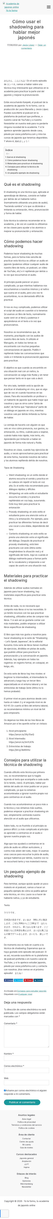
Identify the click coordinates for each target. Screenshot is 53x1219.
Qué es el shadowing (16, 157)
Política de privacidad (27, 1122)
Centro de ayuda (26, 1141)
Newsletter (26, 1187)
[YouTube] (31, 1213)
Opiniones (26, 1181)
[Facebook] (17, 1213)
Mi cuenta (26, 1144)
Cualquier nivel (25, 994)
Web (6, 1078)
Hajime (26, 1167)
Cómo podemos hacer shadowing (22, 160)
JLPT (26, 1164)
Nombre (9, 1054)
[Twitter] (22, 1213)
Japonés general (26, 1158)
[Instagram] (26, 1213)
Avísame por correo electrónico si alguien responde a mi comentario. (25, 1092)
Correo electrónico (14, 1066)
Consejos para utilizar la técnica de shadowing (23, 168)
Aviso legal (26, 1119)
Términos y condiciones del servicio (26, 1125)
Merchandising (26, 1184)
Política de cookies (26, 1128)
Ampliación (26, 1161)
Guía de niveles (26, 1147)
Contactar (26, 1138)
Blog (26, 1178)
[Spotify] (36, 1213)
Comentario (10, 1023)
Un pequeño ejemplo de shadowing (23, 173)
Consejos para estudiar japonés (31, 991)
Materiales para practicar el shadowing (25, 163)
